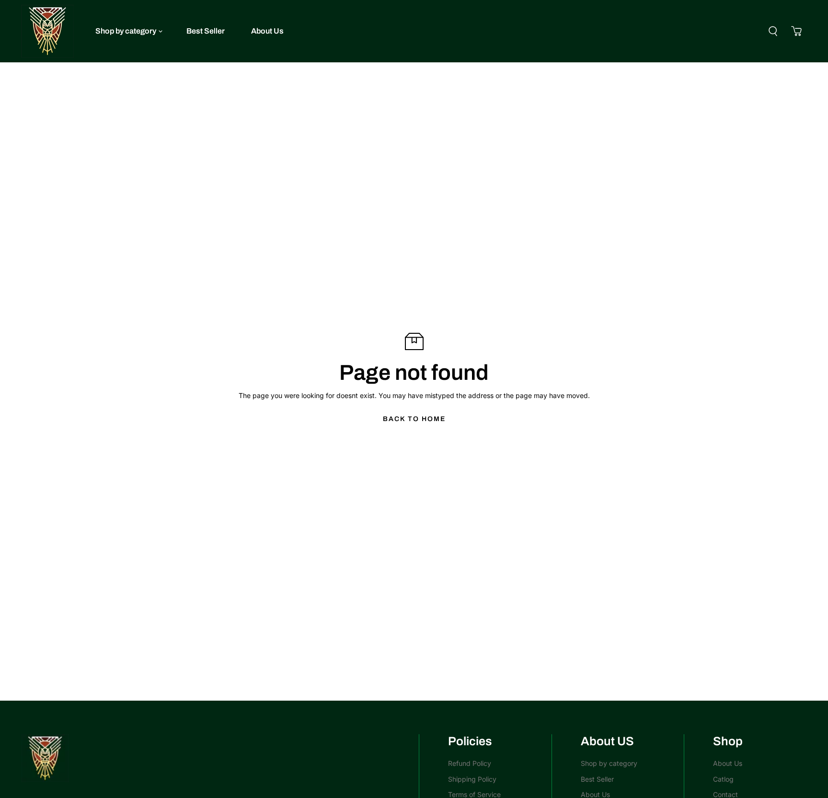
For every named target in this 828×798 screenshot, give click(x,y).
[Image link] (215, 758)
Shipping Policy (472, 779)
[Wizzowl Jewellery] (47, 31)
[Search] (772, 31)
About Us (267, 31)
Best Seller (205, 31)
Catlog (723, 779)
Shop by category (125, 31)
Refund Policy (469, 763)
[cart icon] (796, 31)
